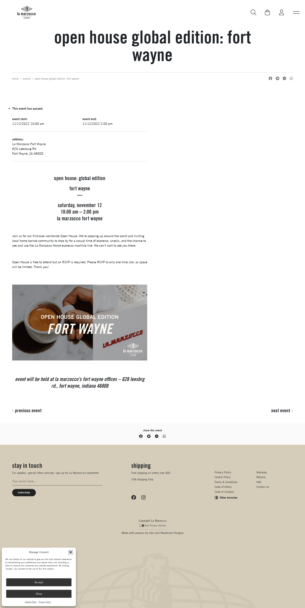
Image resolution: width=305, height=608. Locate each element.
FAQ (258, 482)
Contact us (262, 486)
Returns (260, 477)
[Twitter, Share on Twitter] (277, 78)
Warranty (261, 472)
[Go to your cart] (267, 12)
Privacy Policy (45, 602)
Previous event (28, 410)
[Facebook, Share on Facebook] (270, 78)
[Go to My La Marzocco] (281, 12)
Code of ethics (223, 486)
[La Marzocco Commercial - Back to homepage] (26, 12)
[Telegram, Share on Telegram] (284, 78)
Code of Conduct (224, 491)
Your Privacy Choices (155, 525)
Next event (280, 410)
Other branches (229, 497)
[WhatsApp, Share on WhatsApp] (291, 78)
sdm (151, 533)
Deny (39, 593)
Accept (39, 582)
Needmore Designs (171, 533)
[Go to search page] (254, 12)
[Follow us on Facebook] (133, 497)
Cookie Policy (31, 602)
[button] (70, 552)
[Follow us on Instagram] (143, 497)
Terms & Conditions (226, 482)
